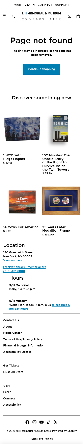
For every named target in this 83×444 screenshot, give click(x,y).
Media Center (12, 333)
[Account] (69, 16)
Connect (45, 4)
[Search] (13, 16)
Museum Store (13, 372)
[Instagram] (34, 422)
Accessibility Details (17, 352)
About (7, 326)
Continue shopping (41, 69)
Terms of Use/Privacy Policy (22, 339)
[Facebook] (27, 422)
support (62, 4)
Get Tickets (11, 366)
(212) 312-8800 (14, 271)
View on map (12, 260)
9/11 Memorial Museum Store (33, 431)
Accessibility (12, 405)
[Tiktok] (48, 422)
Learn (30, 4)
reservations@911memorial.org (24, 267)
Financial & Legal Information (24, 345)
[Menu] (4, 14)
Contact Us (11, 320)
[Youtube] (41, 422)
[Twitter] (55, 422)
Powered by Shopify (64, 431)
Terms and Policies (41, 439)
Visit (18, 4)
